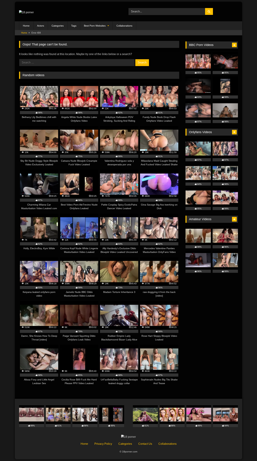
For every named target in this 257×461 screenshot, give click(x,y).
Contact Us (145, 443)
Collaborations (124, 25)
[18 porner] (26, 12)
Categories (58, 25)
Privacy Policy (103, 443)
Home (26, 25)
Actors (40, 25)
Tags (73, 25)
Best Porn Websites (95, 25)
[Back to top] (246, 450)
